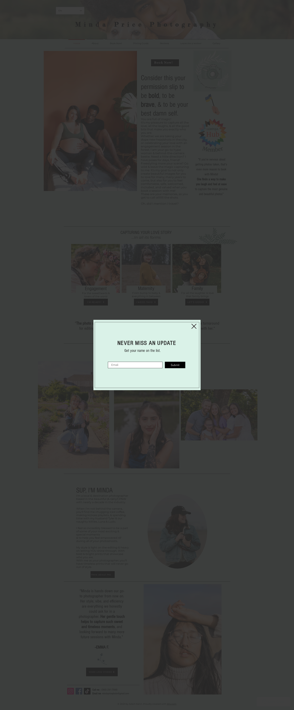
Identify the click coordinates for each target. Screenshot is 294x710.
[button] (194, 326)
